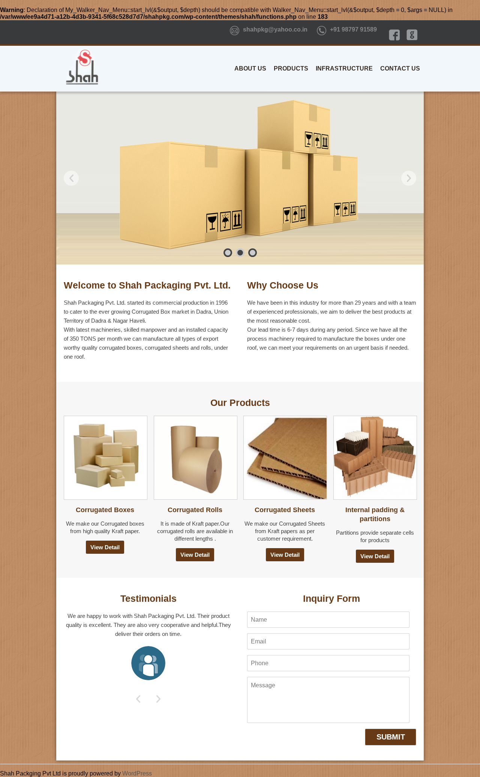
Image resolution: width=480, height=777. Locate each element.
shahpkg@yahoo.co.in (275, 29)
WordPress (137, 773)
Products (291, 68)
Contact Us (400, 68)
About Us (250, 68)
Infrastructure (344, 68)
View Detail (105, 547)
